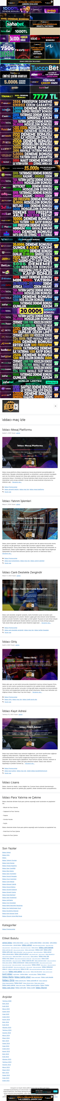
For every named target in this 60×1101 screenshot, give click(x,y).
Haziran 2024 (6, 1033)
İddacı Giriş (9, 641)
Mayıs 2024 (6, 1035)
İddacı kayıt (18, 983)
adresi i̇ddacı (7, 943)
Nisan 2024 (6, 1038)
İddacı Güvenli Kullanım (9, 889)
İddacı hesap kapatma (8, 983)
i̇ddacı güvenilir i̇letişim (11, 489)
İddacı (4, 858)
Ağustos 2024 (6, 1027)
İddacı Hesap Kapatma (9, 866)
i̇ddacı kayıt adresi (10, 771)
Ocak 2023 (5, 1078)
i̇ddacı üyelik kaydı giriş (29, 699)
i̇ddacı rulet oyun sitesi (6, 965)
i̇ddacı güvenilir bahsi (33, 954)
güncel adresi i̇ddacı (7, 945)
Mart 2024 (5, 1041)
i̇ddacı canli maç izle (7, 950)
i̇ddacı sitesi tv (44, 965)
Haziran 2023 (6, 1064)
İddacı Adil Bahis (7, 900)
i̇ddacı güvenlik (42, 954)
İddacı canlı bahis (35, 977)
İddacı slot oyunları (21, 985)
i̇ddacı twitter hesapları (41, 630)
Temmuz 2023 (6, 1062)
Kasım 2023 (6, 1051)
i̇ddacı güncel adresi (21, 954)
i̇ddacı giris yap (7, 952)
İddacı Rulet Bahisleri (8, 895)
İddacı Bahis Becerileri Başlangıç (12, 905)
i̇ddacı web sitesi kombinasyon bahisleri (37, 969)
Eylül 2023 (5, 1057)
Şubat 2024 (6, 1043)
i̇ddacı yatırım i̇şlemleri (37, 561)
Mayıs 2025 (6, 1009)
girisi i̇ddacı (45, 943)
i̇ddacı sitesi (36, 965)
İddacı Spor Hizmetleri (9, 873)
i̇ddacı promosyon (18, 962)
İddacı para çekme (8, 985)
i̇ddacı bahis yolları (49, 945)
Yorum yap (7, 492)
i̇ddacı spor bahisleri (37, 967)
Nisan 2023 (6, 1070)
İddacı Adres (41, 974)
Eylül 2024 (5, 1025)
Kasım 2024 (6, 1019)
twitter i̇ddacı (24, 974)
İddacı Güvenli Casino (9, 892)
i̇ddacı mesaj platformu (37, 489)
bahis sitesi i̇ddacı (18, 943)
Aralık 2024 (6, 1017)
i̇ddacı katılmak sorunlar (7, 956)
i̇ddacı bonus (34, 947)
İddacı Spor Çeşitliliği (8, 868)
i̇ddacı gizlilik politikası (38, 952)
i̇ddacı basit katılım (6, 947)
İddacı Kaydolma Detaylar (10, 911)
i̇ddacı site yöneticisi (52, 965)
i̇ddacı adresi (27, 945)
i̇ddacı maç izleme (8, 958)
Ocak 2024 (5, 1046)
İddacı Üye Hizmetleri (9, 903)
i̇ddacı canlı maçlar (30, 950)
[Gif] (30, 168)
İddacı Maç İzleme (8, 871)
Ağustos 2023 (6, 1059)
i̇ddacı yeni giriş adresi (36, 971)
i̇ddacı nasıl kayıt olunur (40, 960)
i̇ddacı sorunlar (29, 967)
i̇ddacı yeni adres (15, 971)
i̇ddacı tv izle (25, 969)
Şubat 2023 (6, 1075)
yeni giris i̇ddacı (33, 974)
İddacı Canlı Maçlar (8, 881)
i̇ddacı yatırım (5, 971)
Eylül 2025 (5, 1006)
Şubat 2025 (6, 1011)
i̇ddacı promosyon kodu (32, 962)
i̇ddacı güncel (47, 952)
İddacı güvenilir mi (32, 980)
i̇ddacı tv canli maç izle (14, 969)
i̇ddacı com (39, 950)
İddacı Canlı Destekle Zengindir (22, 572)
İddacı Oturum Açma (28, 983)
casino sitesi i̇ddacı (36, 943)
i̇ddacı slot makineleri (7, 967)
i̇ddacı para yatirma (7, 962)
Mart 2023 (5, 1072)
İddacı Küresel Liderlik (9, 884)
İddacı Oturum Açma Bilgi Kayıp (12, 916)
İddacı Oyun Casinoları (9, 879)
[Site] (30, 103)
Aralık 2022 (5, 1080)
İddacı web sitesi (8, 988)
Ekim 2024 (5, 1022)
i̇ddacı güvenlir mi (49, 954)
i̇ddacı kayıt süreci (26, 956)
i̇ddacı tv (4, 969)
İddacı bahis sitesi (22, 977)
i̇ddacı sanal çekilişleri (26, 965)
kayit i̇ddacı (7, 974)
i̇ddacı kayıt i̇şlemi (17, 956)
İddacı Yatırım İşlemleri (16, 501)
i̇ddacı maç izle (24, 489)
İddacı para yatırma (39, 983)
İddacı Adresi (6, 852)
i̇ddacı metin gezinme (36, 958)
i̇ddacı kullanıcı (34, 956)
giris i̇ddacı (53, 943)
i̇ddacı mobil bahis (7, 960)
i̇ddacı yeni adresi (26, 971)
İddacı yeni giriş (20, 988)
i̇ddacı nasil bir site (28, 960)
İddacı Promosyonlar (10, 487)
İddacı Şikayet (41, 988)
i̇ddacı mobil (45, 958)
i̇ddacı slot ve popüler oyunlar (20, 967)
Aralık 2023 (6, 1049)
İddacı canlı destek (47, 977)
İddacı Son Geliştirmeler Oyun (11, 908)
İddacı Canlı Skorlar (8, 863)
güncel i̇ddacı (17, 945)
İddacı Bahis (8, 977)
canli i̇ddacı (26, 942)
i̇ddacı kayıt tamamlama (11, 561)
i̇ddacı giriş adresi (17, 952)
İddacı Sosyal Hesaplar (9, 876)
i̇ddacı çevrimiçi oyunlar (47, 971)
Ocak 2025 (5, 1014)
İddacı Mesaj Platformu (17, 429)
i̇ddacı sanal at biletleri (16, 965)
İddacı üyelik (31, 988)
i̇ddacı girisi (47, 950)
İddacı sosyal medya (33, 985)
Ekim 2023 (5, 1054)
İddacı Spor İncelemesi (9, 897)
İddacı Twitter (44, 985)
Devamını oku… (17, 482)
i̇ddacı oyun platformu (51, 960)
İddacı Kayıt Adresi (14, 711)
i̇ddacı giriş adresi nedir (28, 952)
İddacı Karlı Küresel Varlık (10, 913)
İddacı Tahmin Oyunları (9, 860)
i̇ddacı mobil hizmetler (16, 960)
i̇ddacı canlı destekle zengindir (13, 630)
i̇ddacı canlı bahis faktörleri (18, 950)
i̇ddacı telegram (47, 967)
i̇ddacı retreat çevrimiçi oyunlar (46, 962)
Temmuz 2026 (6, 1001)
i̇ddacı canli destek (46, 947)
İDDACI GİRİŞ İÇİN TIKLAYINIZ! (30, 61)
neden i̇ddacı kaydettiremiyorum (37, 771)
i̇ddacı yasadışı (49, 969)
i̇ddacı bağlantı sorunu (15, 947)
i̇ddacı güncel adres (8, 954)
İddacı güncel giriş (20, 980)
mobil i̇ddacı (16, 974)
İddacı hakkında (43, 980)
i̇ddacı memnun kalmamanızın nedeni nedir (23, 958)
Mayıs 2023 (6, 1067)
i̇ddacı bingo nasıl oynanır (25, 947)
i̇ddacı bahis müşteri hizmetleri (39, 945)
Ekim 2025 (5, 1003)
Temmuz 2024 (6, 1030)
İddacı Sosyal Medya (8, 887)
